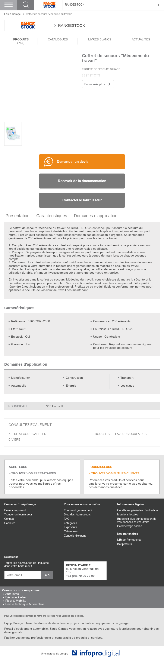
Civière (14, 439)
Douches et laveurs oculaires (120, 434)
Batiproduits (124, 544)
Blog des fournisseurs (77, 514)
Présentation (17, 215)
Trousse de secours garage (101, 69)
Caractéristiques (51, 215)
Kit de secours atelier (27, 434)
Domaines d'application (95, 215)
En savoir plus (94, 84)
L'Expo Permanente (129, 539)
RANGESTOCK (74, 4)
